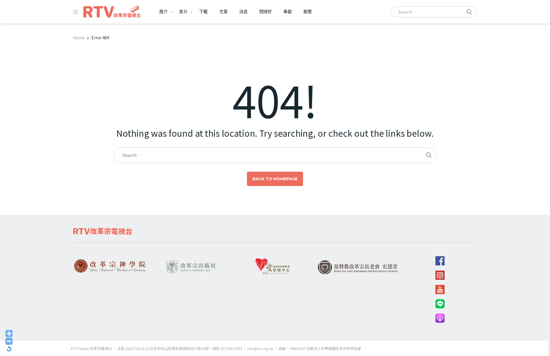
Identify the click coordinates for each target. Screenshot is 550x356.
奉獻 (287, 11)
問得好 (265, 11)
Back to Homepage (275, 178)
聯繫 (307, 11)
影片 (183, 11)
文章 (223, 11)
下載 (203, 11)
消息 (243, 11)
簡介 (163, 11)
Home (79, 37)
